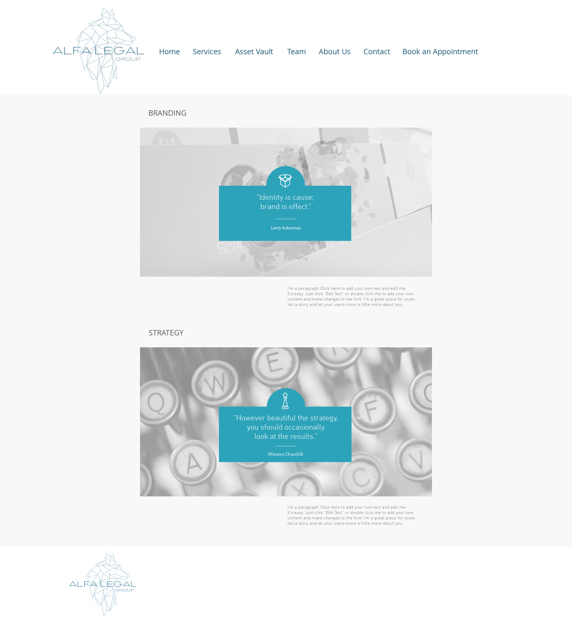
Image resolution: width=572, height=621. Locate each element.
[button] (169, 52)
